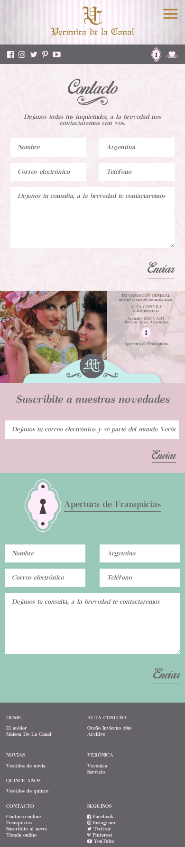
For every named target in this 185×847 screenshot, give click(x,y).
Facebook (102, 817)
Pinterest (101, 835)
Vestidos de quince (27, 791)
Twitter (101, 829)
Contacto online (23, 817)
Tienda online (21, 835)
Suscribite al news (26, 829)
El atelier (16, 728)
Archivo (96, 734)
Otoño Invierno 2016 (109, 728)
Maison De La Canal (28, 734)
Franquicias (19, 823)
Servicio (96, 772)
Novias (15, 755)
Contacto (20, 806)
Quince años (23, 781)
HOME (13, 718)
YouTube (103, 841)
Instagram (103, 823)
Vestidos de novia (26, 766)
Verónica (97, 766)
